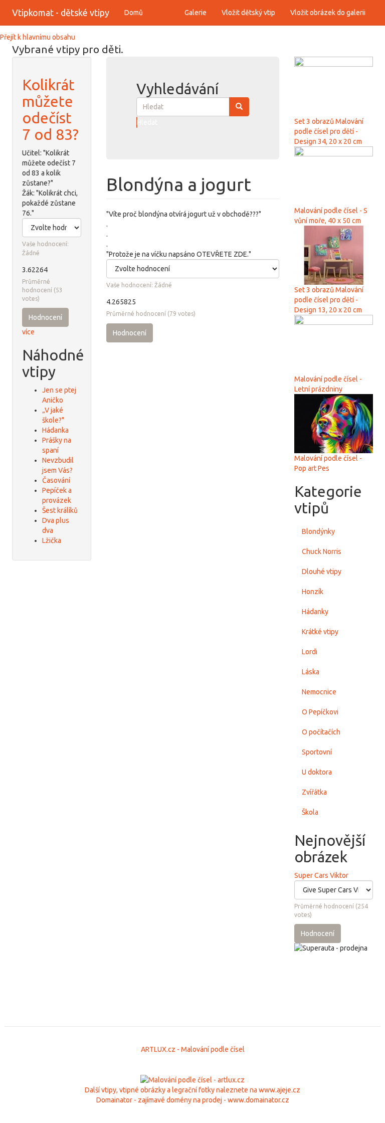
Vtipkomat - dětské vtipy (60, 13)
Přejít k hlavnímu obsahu (37, 37)
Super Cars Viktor (321, 875)
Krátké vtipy (320, 632)
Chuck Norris (321, 551)
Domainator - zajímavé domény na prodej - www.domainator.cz (192, 1100)
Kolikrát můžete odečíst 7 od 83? (50, 109)
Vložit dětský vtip (248, 13)
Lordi (309, 652)
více (28, 332)
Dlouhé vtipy (321, 572)
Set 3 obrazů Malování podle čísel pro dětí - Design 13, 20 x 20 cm (328, 300)
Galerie (195, 13)
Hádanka (55, 430)
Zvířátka (314, 792)
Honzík (312, 592)
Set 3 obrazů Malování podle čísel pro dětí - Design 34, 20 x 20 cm (328, 131)
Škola (310, 812)
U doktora (317, 772)
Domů (133, 13)
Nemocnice (319, 692)
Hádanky (315, 612)
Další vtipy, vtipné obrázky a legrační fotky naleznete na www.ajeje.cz (192, 1090)
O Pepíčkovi (320, 712)
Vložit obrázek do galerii (327, 13)
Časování (56, 480)
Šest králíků (60, 510)
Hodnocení (45, 317)
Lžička (51, 540)
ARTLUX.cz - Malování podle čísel (193, 1049)
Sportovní (317, 752)
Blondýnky (318, 531)
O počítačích (321, 732)
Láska (310, 672)
